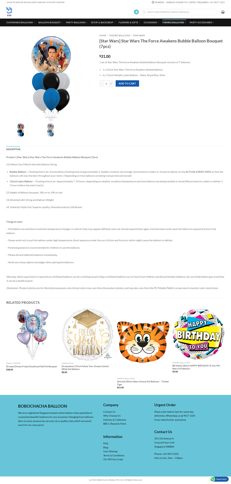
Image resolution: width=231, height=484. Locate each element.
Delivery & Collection (114, 419)
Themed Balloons (173, 22)
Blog (105, 447)
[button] (136, 12)
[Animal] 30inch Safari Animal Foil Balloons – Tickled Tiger (143, 383)
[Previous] (6, 351)
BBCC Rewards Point (114, 423)
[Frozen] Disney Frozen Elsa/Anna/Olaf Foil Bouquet (31, 366)
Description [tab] (13, 149)
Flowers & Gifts (128, 22)
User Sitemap (110, 451)
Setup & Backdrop (102, 22)
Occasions (150, 22)
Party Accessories (201, 22)
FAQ (105, 443)
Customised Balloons (19, 22)
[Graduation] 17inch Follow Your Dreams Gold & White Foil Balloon (85, 368)
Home (102, 35)
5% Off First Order (113, 459)
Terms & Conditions (113, 455)
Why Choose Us (112, 415)
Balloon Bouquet (49, 22)
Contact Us (109, 411)
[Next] (224, 351)
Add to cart (127, 83)
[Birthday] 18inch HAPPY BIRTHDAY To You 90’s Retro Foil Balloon (196, 367)
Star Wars (139, 35)
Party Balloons (75, 22)
